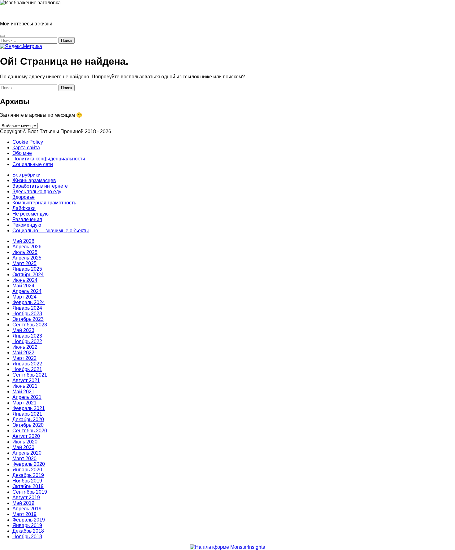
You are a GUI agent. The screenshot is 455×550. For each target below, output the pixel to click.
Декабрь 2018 (28, 531)
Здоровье (23, 197)
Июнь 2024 (24, 280)
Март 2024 (24, 296)
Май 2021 (23, 391)
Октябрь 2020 (28, 425)
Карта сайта (26, 147)
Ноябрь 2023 (27, 313)
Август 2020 (26, 436)
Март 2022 (24, 358)
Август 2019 (26, 497)
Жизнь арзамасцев (34, 180)
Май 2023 (23, 330)
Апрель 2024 (26, 291)
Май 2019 (23, 503)
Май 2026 (23, 241)
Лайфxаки (24, 208)
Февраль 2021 (28, 408)
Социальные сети (32, 164)
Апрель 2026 (26, 246)
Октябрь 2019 (28, 486)
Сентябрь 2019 (29, 492)
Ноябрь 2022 (27, 341)
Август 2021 (26, 380)
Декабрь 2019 (28, 475)
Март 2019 (24, 514)
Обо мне (22, 153)
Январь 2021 (27, 414)
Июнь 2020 (24, 441)
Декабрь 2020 (28, 419)
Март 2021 (24, 402)
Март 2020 (24, 458)
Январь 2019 (27, 525)
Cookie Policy (27, 142)
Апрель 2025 (26, 257)
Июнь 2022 (24, 347)
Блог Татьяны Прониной (28, 13)
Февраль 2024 (28, 302)
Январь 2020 (27, 469)
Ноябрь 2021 (27, 369)
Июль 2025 (24, 252)
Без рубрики (26, 174)
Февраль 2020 (28, 464)
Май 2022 (23, 352)
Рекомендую (26, 225)
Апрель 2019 (26, 508)
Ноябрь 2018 (27, 536)
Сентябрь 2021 (29, 375)
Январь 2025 (27, 269)
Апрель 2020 (26, 453)
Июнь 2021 (24, 386)
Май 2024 (23, 285)
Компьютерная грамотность (44, 202)
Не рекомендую (30, 213)
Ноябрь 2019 (27, 480)
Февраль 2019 (28, 519)
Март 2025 (24, 263)
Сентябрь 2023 (29, 324)
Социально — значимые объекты (50, 230)
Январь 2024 (27, 308)
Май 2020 (23, 447)
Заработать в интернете (40, 186)
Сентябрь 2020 (29, 430)
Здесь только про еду (36, 191)
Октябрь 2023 (28, 319)
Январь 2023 (27, 335)
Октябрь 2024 (28, 274)
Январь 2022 (27, 363)
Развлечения (27, 219)
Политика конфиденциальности (48, 158)
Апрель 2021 (26, 397)
